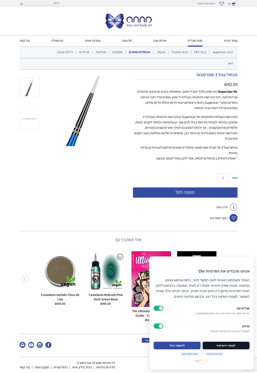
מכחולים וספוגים (139, 52)
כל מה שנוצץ (65, 52)
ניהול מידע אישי (82, 367)
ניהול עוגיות (60, 367)
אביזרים (84, 52)
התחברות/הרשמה (206, 3)
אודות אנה (159, 40)
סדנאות (127, 40)
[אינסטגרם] (40, 347)
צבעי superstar (223, 52)
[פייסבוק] (48, 347)
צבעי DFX (200, 52)
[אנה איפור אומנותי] (128, 27)
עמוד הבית (231, 40)
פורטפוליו (57, 40)
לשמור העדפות (226, 345)
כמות (235, 178)
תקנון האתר (41, 367)
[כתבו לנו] (22, 347)
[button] (233, 218)
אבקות (161, 52)
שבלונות (101, 52)
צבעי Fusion (180, 52)
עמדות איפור (93, 40)
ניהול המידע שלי (189, 353)
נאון (230, 63)
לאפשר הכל (177, 345)
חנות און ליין (195, 40)
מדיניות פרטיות (105, 367)
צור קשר (24, 40)
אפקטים (117, 52)
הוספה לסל (185, 192)
